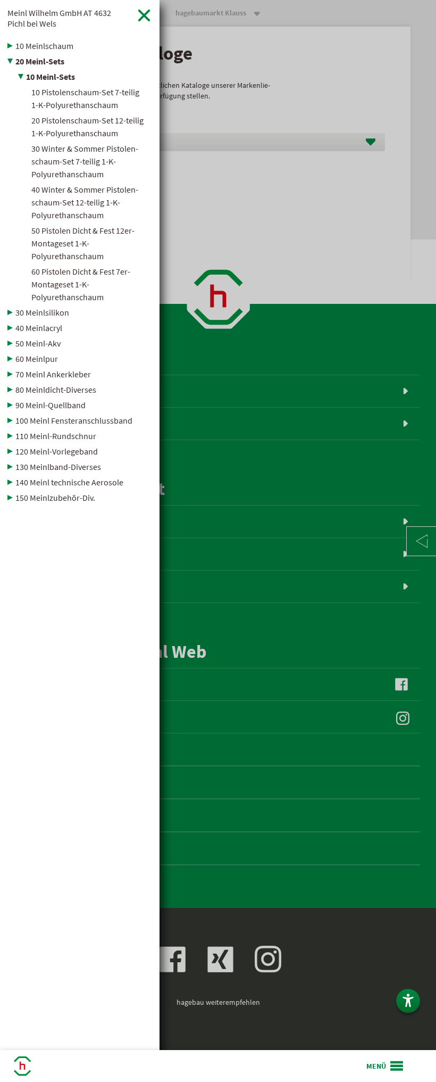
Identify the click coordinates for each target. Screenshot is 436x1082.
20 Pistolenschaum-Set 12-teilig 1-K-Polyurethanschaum (87, 126)
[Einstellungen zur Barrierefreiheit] (408, 1001)
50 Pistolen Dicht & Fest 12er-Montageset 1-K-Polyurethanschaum (83, 243)
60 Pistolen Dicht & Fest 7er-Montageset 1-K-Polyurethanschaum (80, 284)
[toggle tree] (79, 45)
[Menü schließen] (144, 15)
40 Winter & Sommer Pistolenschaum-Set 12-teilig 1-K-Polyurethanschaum (84, 202)
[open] (385, 1066)
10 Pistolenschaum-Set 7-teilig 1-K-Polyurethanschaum (85, 98)
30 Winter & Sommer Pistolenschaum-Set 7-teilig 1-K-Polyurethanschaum (84, 161)
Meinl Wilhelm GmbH (59, 18)
